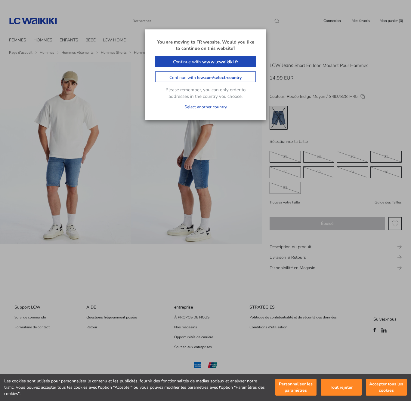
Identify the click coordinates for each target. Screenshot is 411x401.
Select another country (205, 107)
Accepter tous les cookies (386, 387)
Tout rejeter (341, 387)
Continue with (205, 62)
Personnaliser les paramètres (296, 387)
